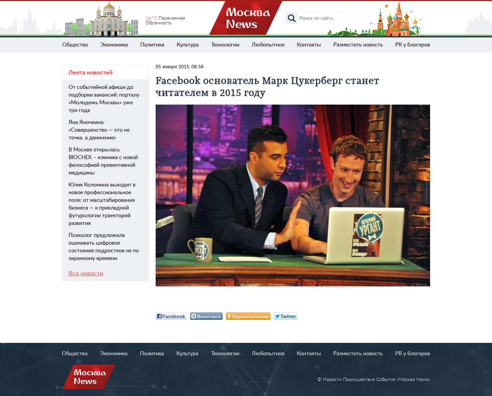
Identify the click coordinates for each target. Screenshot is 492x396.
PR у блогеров (412, 44)
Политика (152, 44)
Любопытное (268, 44)
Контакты (309, 44)
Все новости (86, 274)
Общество (75, 44)
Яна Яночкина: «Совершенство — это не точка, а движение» (99, 130)
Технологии (225, 44)
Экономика (114, 44)
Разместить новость (358, 44)
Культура (188, 44)
